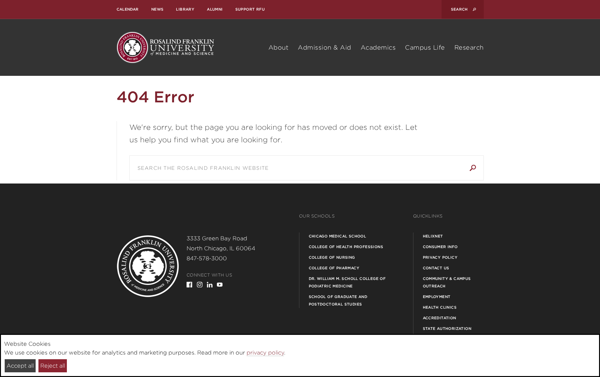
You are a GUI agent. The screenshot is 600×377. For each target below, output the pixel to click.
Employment (437, 296)
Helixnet (433, 236)
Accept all (20, 365)
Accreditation (439, 318)
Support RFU (250, 9)
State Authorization (447, 328)
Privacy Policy (440, 257)
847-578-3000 (207, 258)
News (157, 9)
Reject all (52, 365)
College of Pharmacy (334, 268)
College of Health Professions (346, 246)
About (278, 47)
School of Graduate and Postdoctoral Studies (338, 300)
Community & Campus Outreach (447, 282)
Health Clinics (440, 307)
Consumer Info (440, 246)
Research (469, 47)
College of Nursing (332, 257)
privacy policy (265, 352)
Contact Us (436, 268)
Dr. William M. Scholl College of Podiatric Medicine (347, 282)
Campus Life (425, 47)
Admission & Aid (324, 47)
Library (185, 9)
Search (473, 168)
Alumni (214, 9)
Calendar (128, 9)
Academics (378, 47)
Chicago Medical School (337, 236)
